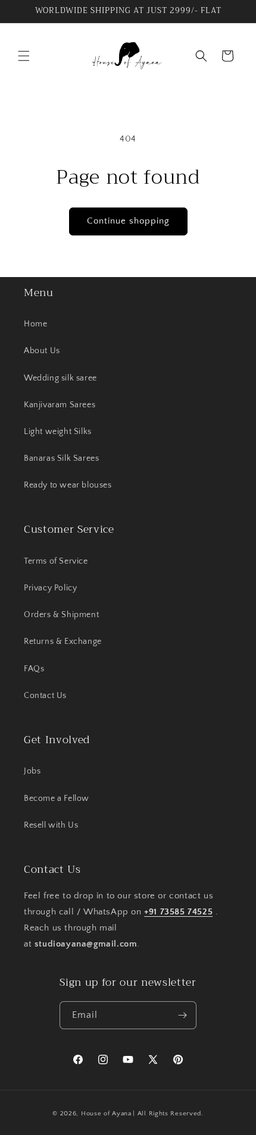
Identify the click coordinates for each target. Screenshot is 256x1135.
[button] (24, 56)
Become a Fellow (56, 798)
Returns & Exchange (63, 641)
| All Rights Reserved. (168, 1113)
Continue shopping (128, 221)
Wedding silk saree (60, 378)
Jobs (32, 771)
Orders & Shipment (61, 615)
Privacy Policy (50, 588)
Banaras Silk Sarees (61, 458)
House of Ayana (106, 1113)
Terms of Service (56, 561)
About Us (42, 351)
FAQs (34, 669)
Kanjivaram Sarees (59, 405)
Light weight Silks (58, 431)
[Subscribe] (183, 1015)
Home (35, 324)
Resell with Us (51, 825)
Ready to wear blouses (68, 485)
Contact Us (45, 695)
